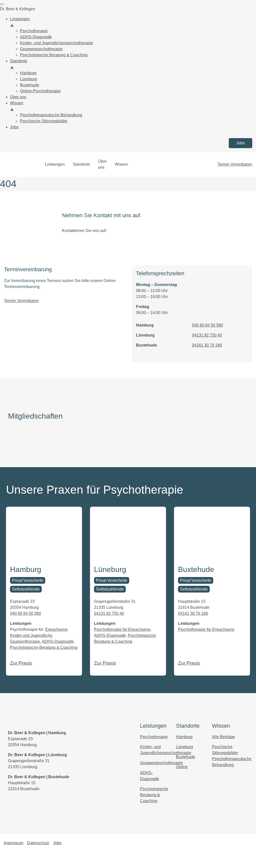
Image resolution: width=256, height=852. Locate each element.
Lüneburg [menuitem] (28, 79)
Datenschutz (38, 843)
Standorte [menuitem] (18, 64)
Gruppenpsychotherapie (161, 763)
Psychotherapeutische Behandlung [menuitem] (51, 115)
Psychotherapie (154, 737)
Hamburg (184, 737)
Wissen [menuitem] (16, 106)
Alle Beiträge (223, 737)
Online (182, 767)
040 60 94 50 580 (207, 325)
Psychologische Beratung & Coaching (44, 647)
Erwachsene (56, 629)
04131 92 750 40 (207, 335)
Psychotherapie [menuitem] (34, 31)
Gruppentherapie (25, 641)
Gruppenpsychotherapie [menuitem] (41, 49)
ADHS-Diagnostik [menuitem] (36, 37)
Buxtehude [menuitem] (29, 85)
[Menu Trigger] (2, 4)
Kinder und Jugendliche (31, 635)
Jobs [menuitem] (14, 127)
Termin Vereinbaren (235, 164)
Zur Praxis (21, 663)
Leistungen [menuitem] (20, 22)
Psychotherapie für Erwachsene (122, 629)
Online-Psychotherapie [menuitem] (40, 91)
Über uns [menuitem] (18, 97)
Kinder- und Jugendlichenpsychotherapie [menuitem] (56, 43)
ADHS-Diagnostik (58, 641)
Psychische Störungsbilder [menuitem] (44, 121)
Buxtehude (185, 757)
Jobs (240, 143)
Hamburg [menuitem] (28, 73)
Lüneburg (184, 747)
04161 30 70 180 (207, 345)
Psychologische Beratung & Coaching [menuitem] (54, 55)
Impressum (13, 843)
